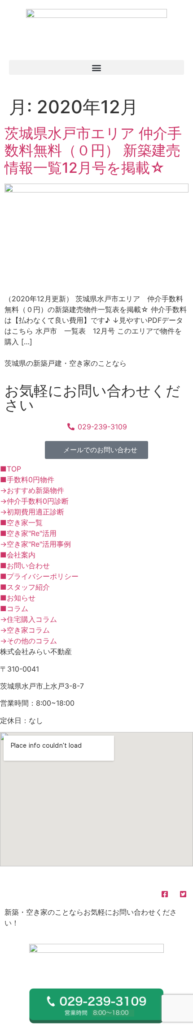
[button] (96, 67)
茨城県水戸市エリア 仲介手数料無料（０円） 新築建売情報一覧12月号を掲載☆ (93, 150)
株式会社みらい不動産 (56, 876)
